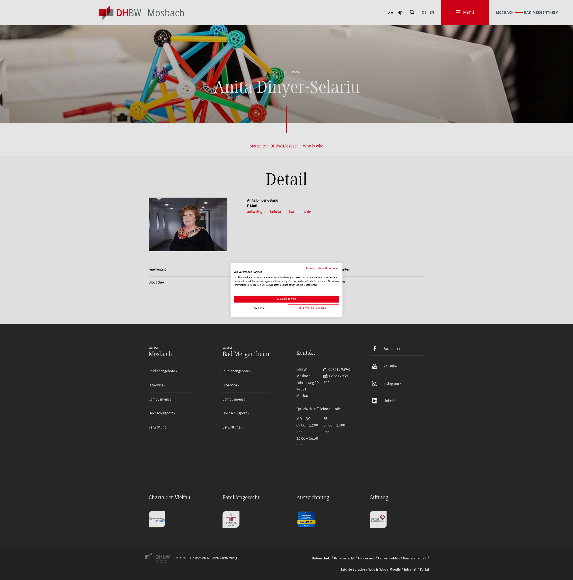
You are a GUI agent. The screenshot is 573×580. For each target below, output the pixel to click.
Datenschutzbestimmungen (322, 268)
